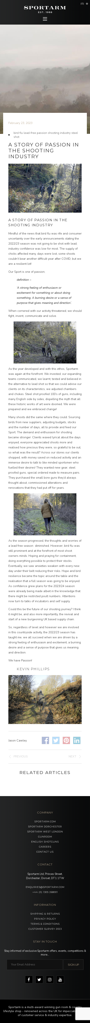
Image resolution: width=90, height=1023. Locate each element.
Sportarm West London (45, 831)
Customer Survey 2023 (45, 928)
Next (72, 756)
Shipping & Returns (45, 913)
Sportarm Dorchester (45, 826)
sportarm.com (45, 821)
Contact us (45, 851)
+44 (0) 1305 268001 (45, 892)
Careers (45, 846)
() (82, 3)
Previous (21, 756)
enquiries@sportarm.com (45, 887)
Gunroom (45, 836)
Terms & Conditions (45, 923)
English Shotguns (45, 841)
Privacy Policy (45, 918)
